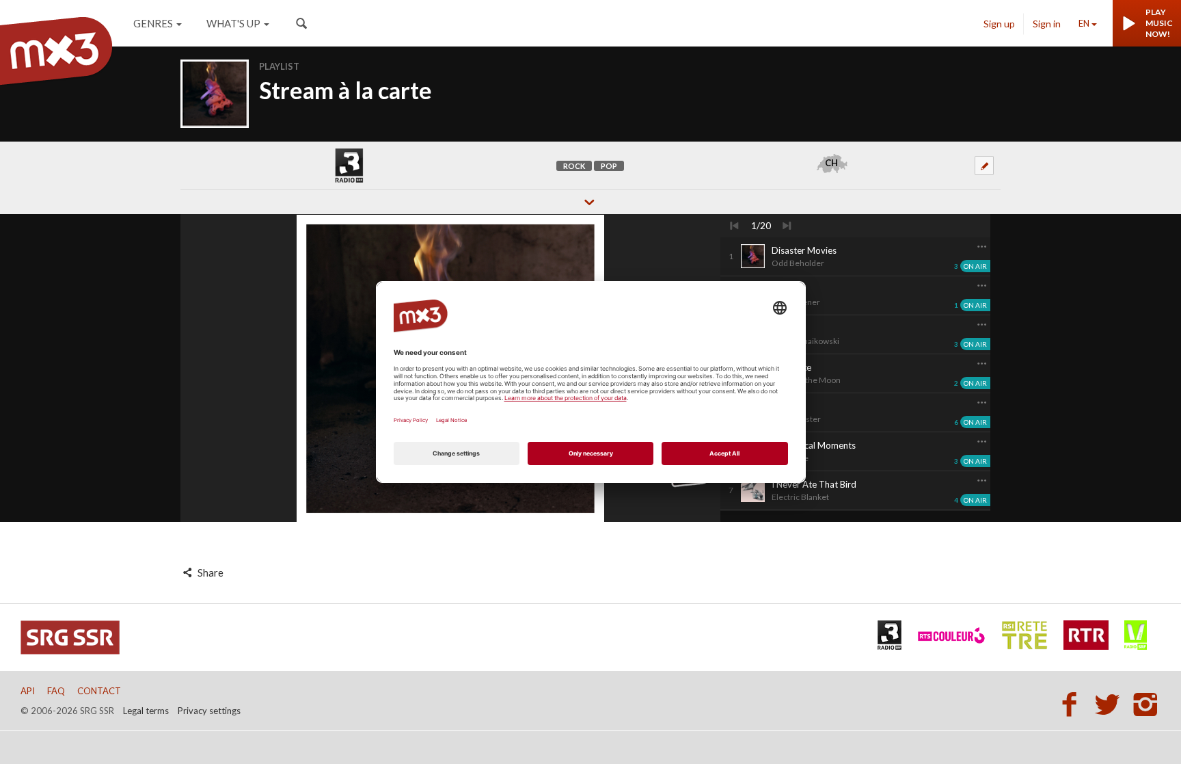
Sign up (999, 23)
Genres (153, 23)
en (1083, 23)
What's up (233, 23)
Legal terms (146, 710)
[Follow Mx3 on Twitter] (1111, 703)
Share (209, 572)
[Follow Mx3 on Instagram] (1146, 703)
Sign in (1047, 23)
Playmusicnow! (1159, 23)
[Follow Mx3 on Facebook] (1073, 703)
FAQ (56, 690)
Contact (99, 690)
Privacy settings (209, 710)
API (28, 690)
